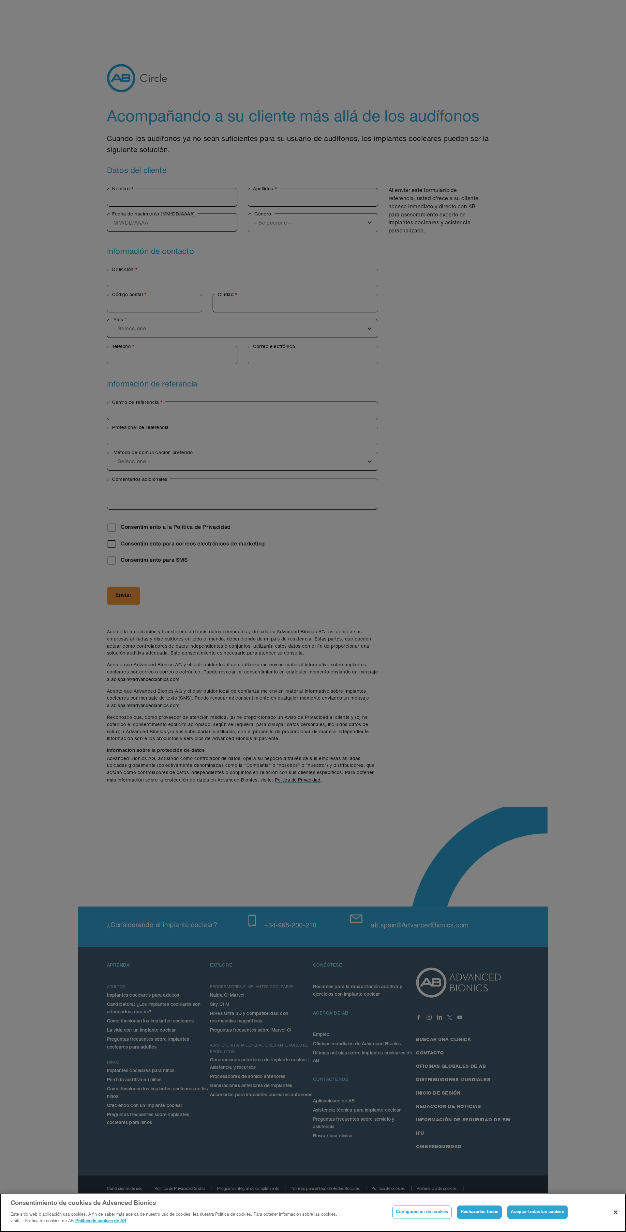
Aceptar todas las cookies (537, 1212)
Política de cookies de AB (100, 1221)
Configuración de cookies (422, 1212)
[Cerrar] (615, 1212)
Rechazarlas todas (479, 1212)
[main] (313, 1212)
